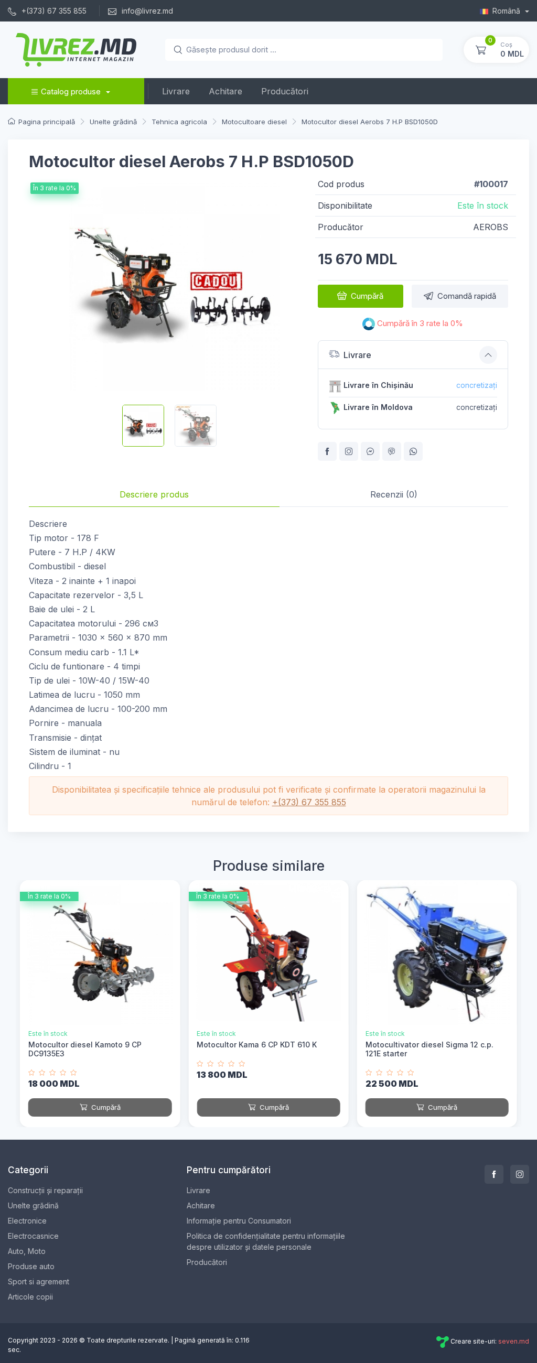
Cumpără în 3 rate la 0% (419, 324)
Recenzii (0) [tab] (393, 494)
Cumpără (367, 296)
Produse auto (31, 1266)
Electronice (27, 1220)
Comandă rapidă (466, 296)
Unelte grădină (33, 1205)
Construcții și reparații (45, 1190)
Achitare (225, 91)
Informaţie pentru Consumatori (239, 1220)
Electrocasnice (33, 1235)
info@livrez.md (146, 10)
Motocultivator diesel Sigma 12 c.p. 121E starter (429, 1049)
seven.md (513, 1342)
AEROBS (490, 227)
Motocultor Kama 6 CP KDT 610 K (257, 1044)
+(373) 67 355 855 (53, 10)
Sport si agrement (38, 1281)
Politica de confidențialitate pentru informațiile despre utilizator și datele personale (266, 1241)
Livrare (176, 91)
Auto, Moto (27, 1251)
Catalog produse (71, 91)
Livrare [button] (357, 355)
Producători (284, 91)
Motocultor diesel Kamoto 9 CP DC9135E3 (85, 1049)
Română (507, 10)
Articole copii (30, 1296)
